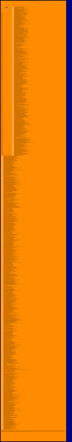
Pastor (2, 39)
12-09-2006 (38, 431)
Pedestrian (2, 29)
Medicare (2, 35)
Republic (2, 91)
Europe (2, 19)
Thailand (2, 123)
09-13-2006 (49, 431)
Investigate (2, 126)
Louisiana (2, 56)
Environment (2, 42)
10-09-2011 (43, 430)
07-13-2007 (8, 431)
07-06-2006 (62, 431)
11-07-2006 (41, 431)
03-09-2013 (29, 430)
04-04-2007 (22, 431)
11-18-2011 (40, 430)
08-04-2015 (14, 430)
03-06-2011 (61, 430)
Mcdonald (2, 37)
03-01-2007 (27, 431)
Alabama (2, 114)
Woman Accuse (3, 82)
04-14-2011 (57, 430)
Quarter (2, 61)
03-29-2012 (37, 430)
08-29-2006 (53, 431)
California (2, 139)
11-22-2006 (40, 431)
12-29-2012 (31, 430)
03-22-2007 (24, 431)
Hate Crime (2, 53)
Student (2, 142)
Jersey (2, 131)
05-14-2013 (27, 430)
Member (2, 64)
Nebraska (2, 36)
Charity (2, 101)
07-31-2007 (5, 431)
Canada (2, 71)
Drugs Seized (2, 63)
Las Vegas (2, 50)
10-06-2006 (45, 431)
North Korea (2, 74)
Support (2, 25)
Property (2, 68)
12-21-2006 (37, 431)
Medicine (2, 26)
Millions (2, 105)
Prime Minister (2, 51)
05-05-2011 (56, 430)
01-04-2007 (35, 431)
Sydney (2, 106)
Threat (2, 117)
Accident (2, 100)
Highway (2, 121)
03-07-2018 (3, 430)
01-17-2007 (33, 431)
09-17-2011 (45, 430)
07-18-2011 (50, 430)
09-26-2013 (24, 430)
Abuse (2, 98)
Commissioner (2, 133)
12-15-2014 (18, 430)
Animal (2, 43)
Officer (2, 145)
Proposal (2, 76)
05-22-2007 (16, 431)
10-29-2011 (42, 430)
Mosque (2, 65)
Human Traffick (3, 127)
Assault (2, 137)
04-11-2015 (16, 430)
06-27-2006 (64, 431)
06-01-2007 (14, 431)
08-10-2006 (57, 431)
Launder (2, 96)
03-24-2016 (11, 430)
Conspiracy (2, 154)
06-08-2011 (53, 430)
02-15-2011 (62, 430)
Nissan (2, 92)
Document (2, 15)
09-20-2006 (48, 431)
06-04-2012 (35, 430)
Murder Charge (3, 129)
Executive (2, 87)
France (2, 32)
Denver (2, 135)
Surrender (2, 12)
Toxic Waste (2, 44)
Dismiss (2, 72)
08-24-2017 (5, 430)
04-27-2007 (19, 431)
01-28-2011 (64, 430)
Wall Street (2, 52)
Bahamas (2, 13)
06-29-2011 (51, 430)
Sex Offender (2, 112)
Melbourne (2, 70)
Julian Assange (3, 150)
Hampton (2, 46)
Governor (2, 40)
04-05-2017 (7, 430)
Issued (2, 47)
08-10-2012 (34, 430)
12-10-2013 (22, 430)
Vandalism (2, 102)
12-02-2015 (13, 430)
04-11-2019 (2, 430)
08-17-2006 (56, 431)
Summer (2, 62)
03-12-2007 (25, 431)
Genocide (2, 77)
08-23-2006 (54, 431)
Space (2, 108)
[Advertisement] (33, 2)
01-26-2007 (32, 431)
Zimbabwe (2, 73)
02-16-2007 (29, 431)
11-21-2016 (8, 430)
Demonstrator (2, 23)
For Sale (2, 81)
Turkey (2, 86)
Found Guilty (2, 59)
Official (2, 149)
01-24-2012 (39, 430)
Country (2, 94)
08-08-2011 (48, 430)
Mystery (2, 16)
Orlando (2, 141)
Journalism (2, 153)
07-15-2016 (10, 430)
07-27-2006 (59, 431)
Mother (2, 103)
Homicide (2, 55)
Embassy (2, 151)
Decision (2, 78)
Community (2, 128)
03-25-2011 (59, 430)
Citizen (2, 84)
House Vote (2, 67)
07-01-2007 (9, 431)
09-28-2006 (46, 431)
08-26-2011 (46, 430)
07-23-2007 (6, 431)
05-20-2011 (54, 430)
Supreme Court (3, 54)
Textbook (2, 14)
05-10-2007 (17, 431)
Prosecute (2, 95)
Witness (2, 116)
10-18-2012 (32, 430)
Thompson (2, 110)
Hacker (2, 136)
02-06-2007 (30, 431)
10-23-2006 (43, 431)
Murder (2, 148)
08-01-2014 (19, 430)
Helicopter (2, 31)
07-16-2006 (61, 431)
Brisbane (2, 49)
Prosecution (2, 69)
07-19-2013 (26, 430)
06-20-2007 (11, 431)
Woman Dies (2, 88)
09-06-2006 (51, 431)
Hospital (2, 140)
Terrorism (2, 57)
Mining (2, 48)
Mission (2, 147)
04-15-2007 (21, 431)
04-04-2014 (21, 430)
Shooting (2, 124)
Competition (2, 33)
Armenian (2, 144)
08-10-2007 (3, 431)
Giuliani (2, 89)
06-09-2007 (13, 431)
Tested (2, 58)
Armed (2, 143)
